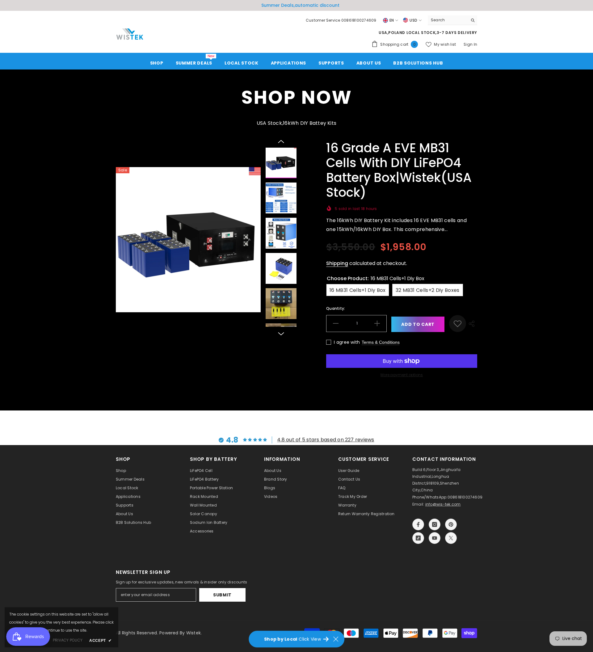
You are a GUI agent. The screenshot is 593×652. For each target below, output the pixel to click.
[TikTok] (232, 351)
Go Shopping (224, 336)
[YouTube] (247, 351)
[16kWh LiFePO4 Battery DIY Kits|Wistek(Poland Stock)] (391, 283)
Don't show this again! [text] (227, 376)
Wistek (323, 318)
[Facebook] (186, 351)
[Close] (429, 236)
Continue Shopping (352, 368)
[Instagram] (201, 351)
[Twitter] (262, 351)
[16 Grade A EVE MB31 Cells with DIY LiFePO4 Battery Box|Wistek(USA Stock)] (323, 283)
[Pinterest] (217, 351)
